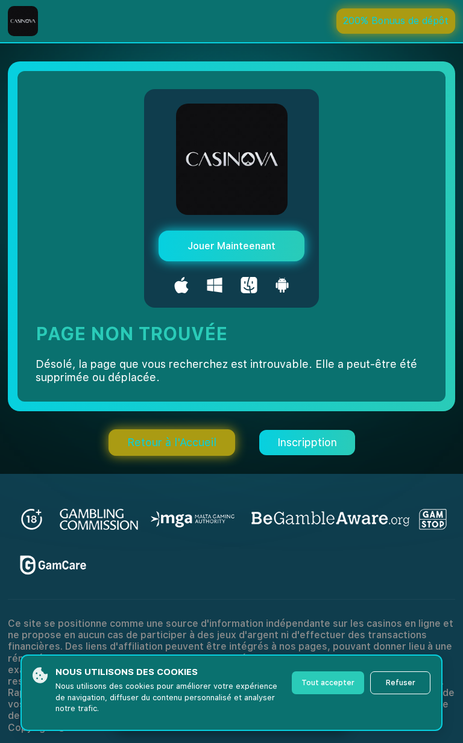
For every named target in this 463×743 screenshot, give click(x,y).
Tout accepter (327, 683)
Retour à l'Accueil (171, 442)
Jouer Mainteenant (231, 246)
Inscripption (307, 442)
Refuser (400, 683)
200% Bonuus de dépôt (396, 20)
